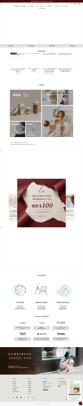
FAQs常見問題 (15, 387)
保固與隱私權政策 (16, 391)
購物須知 (14, 381)
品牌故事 (29, 381)
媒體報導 (29, 387)
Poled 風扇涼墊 (48, 6)
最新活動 (11, 45)
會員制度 (29, 383)
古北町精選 (23, 6)
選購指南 (29, 389)
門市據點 (53, 45)
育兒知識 (29, 391)
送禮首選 (32, 45)
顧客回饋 (14, 389)
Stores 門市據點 (41, 8)
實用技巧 (29, 393)
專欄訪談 (29, 385)
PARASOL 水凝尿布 (39, 6)
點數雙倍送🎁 (17, 6)
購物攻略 (14, 383)
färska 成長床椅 (56, 6)
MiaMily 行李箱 (65, 6)
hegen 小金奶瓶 (30, 6)
